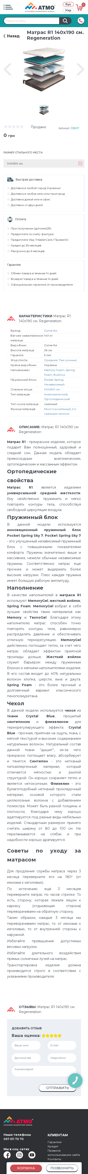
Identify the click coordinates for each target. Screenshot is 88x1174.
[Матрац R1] (44, 109)
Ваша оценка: (26, 1035)
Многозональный (57, 409)
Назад (13, 36)
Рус (68, 4)
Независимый (54, 384)
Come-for (50, 330)
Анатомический (56, 394)
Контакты (54, 1159)
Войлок (59, 374)
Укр (68, 10)
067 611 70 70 (14, 1139)
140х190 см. (52, 389)
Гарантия (54, 1142)
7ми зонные (68, 360)
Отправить (57, 1088)
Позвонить (62, 1168)
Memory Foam (54, 370)
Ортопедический (57, 399)
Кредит (53, 1146)
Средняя (50, 360)
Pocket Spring (53, 379)
